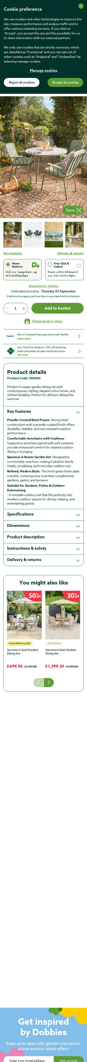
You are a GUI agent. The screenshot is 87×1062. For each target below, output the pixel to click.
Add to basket (57, 308)
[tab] (12, 235)
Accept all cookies (65, 82)
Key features (13, 253)
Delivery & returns (70, 253)
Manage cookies (43, 71)
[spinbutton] (15, 308)
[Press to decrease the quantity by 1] (7, 308)
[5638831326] (24, 615)
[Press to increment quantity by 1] (23, 308)
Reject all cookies (22, 82)
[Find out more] (43, 336)
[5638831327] (62, 615)
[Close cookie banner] (81, 6)
